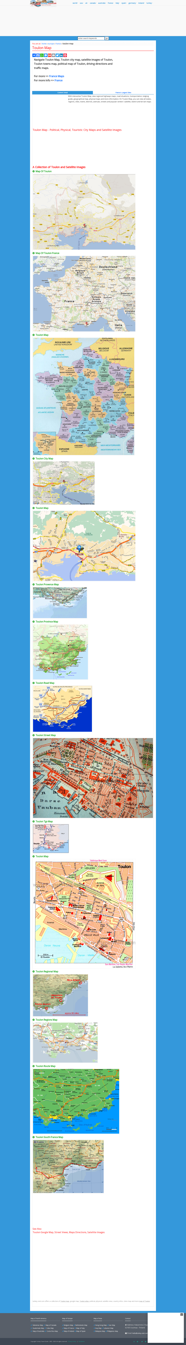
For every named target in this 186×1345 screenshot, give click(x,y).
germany (132, 3)
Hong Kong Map (101, 1325)
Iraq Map (98, 1328)
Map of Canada (51, 1325)
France (59, 80)
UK (86, 3)
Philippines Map (112, 1331)
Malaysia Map (100, 1331)
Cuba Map (50, 1328)
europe (51, 43)
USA (81, 3)
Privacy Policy (72, 1341)
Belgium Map (68, 1325)
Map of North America (38, 1318)
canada (93, 3)
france (110, 3)
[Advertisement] (93, 21)
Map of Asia (98, 1318)
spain (124, 3)
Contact (128, 1318)
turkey (149, 3)
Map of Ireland (69, 1331)
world (75, 3)
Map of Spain (80, 1331)
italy (117, 3)
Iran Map (112, 1325)
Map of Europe (67, 1318)
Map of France (69, 1328)
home (44, 43)
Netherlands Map (81, 1325)
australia (101, 3)
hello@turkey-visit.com (140, 1333)
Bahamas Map (38, 1325)
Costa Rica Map (52, 1331)
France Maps (56, 76)
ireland (141, 3)
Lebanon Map (108, 1328)
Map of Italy (80, 1328)
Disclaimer (82, 1341)
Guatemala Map (38, 1328)
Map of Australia (38, 1331)
